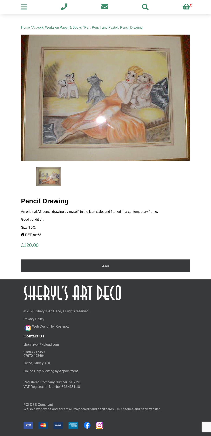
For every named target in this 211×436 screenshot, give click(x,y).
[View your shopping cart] (186, 7)
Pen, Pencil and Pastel (101, 27)
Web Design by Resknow (50, 326)
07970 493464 (34, 355)
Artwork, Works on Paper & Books (57, 27)
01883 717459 (34, 352)
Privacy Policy (33, 319)
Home (25, 27)
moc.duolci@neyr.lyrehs (41, 344)
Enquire (105, 266)
